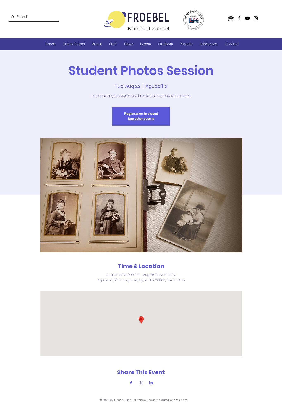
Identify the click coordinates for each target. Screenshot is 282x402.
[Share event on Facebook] (131, 382)
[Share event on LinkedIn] (151, 382)
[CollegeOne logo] (231, 18)
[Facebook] (239, 18)
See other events (141, 119)
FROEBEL (148, 18)
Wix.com (181, 400)
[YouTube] (247, 18)
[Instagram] (255, 18)
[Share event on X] (141, 382)
